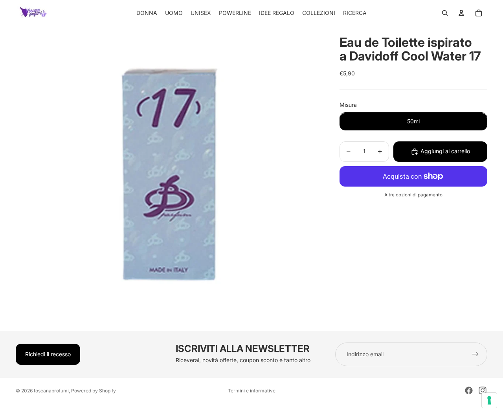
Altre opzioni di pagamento (413, 195)
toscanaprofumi (51, 391)
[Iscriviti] (475, 354)
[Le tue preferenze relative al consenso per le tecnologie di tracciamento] (489, 400)
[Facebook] (469, 390)
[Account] (461, 13)
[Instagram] (482, 390)
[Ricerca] (444, 13)
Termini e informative (251, 391)
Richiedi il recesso (48, 354)
